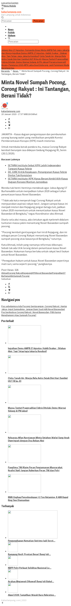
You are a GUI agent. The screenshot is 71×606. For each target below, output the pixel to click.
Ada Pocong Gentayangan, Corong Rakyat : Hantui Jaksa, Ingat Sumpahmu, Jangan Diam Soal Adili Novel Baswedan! (34, 308)
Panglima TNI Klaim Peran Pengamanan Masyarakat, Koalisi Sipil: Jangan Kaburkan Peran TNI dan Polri (35, 469)
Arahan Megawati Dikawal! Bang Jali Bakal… (31, 581)
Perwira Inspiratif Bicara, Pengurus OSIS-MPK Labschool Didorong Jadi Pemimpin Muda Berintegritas (35, 65)
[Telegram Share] (9, 125)
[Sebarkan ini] (9, 119)
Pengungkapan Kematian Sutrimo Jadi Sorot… (31, 540)
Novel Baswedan (44, 272)
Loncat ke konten (9, 2)
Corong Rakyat (15, 272)
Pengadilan (57, 272)
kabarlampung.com (11, 11)
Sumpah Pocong (22, 275)
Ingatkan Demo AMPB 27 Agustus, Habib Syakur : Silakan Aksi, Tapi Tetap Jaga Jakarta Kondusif (34, 55)
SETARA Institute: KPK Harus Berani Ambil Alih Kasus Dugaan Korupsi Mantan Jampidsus (38, 180)
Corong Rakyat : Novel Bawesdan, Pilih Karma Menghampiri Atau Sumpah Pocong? (31, 314)
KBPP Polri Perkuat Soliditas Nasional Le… (29, 567)
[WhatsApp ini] (9, 128)
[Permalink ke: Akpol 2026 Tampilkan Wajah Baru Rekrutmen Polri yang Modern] (13, 591)
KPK (34, 272)
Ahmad (4, 272)
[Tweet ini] (9, 122)
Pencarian (38, 21)
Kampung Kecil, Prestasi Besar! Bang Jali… (29, 554)
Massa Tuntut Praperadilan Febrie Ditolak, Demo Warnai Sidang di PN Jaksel (34, 61)
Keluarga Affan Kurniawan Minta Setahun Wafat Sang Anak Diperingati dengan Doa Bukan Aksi (38, 439)
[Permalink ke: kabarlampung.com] (4, 108)
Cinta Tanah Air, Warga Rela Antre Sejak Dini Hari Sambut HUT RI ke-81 (33, 58)
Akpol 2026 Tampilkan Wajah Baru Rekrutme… (32, 594)
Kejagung (27, 272)
